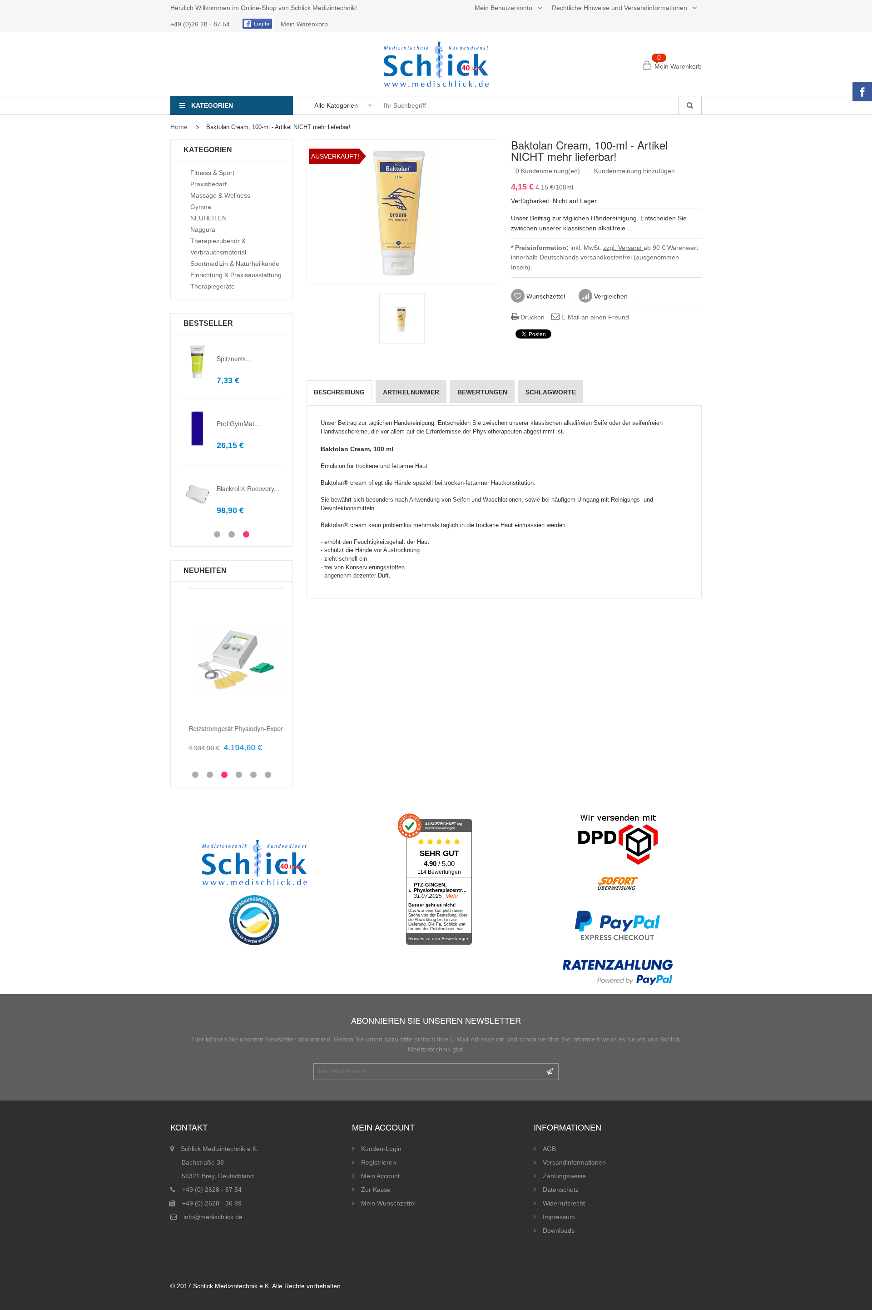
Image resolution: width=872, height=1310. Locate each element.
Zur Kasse (376, 1189)
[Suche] (689, 105)
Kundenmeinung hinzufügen (634, 170)
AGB (549, 1148)
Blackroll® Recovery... (248, 488)
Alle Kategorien (336, 105)
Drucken (532, 317)
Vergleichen (610, 296)
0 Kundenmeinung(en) (547, 170)
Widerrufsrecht (564, 1203)
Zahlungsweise (564, 1176)
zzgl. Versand (623, 247)
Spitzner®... (233, 358)
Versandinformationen (574, 1162)
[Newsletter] (549, 1072)
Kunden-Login (381, 1148)
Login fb (256, 24)
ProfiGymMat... (238, 423)
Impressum (559, 1216)
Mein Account (380, 1176)
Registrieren (378, 1162)
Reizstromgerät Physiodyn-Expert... (231, 728)
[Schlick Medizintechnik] (436, 64)
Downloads (559, 1230)
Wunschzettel (545, 296)
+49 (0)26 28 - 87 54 (201, 24)
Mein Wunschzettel (388, 1203)
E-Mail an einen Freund (594, 317)
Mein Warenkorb (304, 24)
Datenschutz (561, 1189)
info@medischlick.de (213, 1216)
